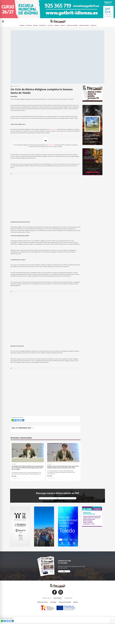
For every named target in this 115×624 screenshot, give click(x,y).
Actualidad (14, 96)
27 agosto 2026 (16, 478)
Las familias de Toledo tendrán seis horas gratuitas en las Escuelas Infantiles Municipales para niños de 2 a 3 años (28, 467)
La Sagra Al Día (68, 598)
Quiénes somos (47, 598)
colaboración (53, 129)
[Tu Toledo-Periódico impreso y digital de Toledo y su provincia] (58, 21)
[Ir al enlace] (54, 592)
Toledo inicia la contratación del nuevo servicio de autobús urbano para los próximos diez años (63, 467)
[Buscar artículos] (113, 22)
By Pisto (75, 602)
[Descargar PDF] (57, 498)
